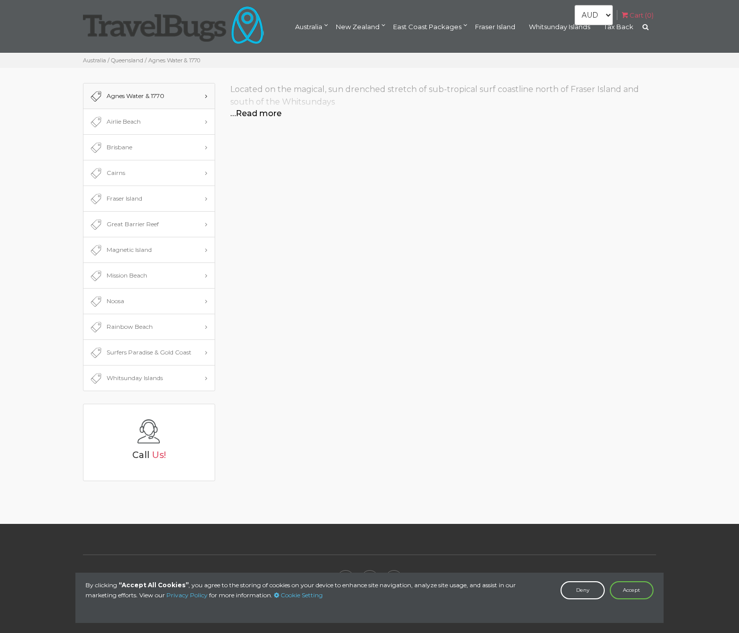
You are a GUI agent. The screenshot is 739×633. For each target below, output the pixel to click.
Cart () (641, 15)
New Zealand (358, 27)
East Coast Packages (427, 27)
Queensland (127, 60)
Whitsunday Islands (559, 27)
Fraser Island (495, 27)
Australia (308, 27)
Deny (582, 590)
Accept (631, 590)
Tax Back (618, 27)
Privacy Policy (187, 595)
